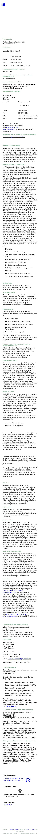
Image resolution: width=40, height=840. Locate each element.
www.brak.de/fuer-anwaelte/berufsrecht (11, 128)
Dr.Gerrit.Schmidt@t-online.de (19, 659)
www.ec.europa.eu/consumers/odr (14, 137)
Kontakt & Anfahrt (30, 829)
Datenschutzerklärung (13, 829)
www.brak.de (12, 706)
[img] (20, 19)
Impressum (22, 829)
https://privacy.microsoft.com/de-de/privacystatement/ (15, 615)
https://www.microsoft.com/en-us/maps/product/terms (13, 591)
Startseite (5, 829)
